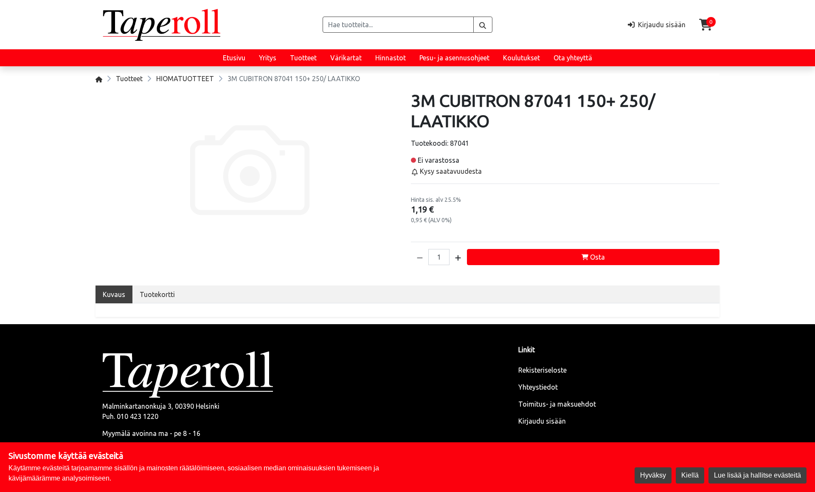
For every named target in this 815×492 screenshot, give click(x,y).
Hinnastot (390, 58)
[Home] (99, 78)
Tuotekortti (157, 294)
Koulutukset (521, 58)
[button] (420, 257)
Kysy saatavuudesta (450, 171)
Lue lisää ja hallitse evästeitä (757, 475)
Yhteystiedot (538, 387)
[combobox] (398, 25)
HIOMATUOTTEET (185, 78)
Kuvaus (114, 294)
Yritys (267, 58)
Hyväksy (653, 475)
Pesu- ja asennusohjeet (454, 58)
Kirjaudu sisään (542, 421)
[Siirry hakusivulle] (482, 25)
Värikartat (346, 58)
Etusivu (234, 58)
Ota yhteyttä (573, 58)
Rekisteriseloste (542, 370)
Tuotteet (303, 58)
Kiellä (690, 475)
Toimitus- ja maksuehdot (557, 404)
